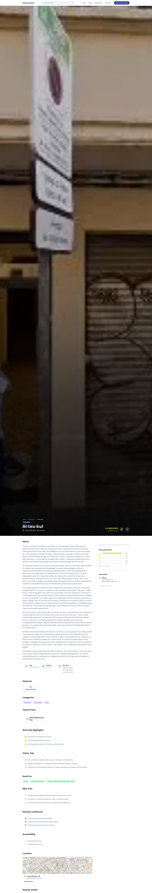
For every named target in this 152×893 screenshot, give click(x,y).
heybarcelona (28, 3)
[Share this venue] (121, 529)
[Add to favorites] (127, 529)
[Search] (72, 2)
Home (84, 3)
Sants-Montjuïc (30, 530)
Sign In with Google (122, 3)
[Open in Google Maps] (57, 865)
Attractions (108, 3)
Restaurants (98, 3)
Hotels (90, 3)
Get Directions (28, 881)
